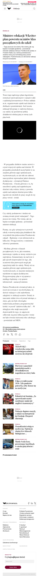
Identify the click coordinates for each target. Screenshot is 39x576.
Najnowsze (22, 341)
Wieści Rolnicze (24, 535)
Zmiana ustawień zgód (27, 513)
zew (4, 90)
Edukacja (6, 31)
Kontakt (5, 513)
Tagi (29, 341)
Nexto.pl (22, 529)
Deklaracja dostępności (27, 519)
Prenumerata (7, 529)
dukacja (16, 9)
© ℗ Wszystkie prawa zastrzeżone (14, 329)
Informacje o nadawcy (27, 517)
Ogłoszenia (6, 527)
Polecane (14, 341)
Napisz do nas (7, 515)
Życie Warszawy (25, 537)
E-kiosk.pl (22, 525)
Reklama (5, 525)
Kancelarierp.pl (24, 533)
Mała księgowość (25, 531)
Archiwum (6, 531)
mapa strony (7, 546)
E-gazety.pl (23, 527)
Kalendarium (23, 546)
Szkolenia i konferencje (10, 542)
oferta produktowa (9, 549)
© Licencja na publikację (11, 327)
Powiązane (6, 341)
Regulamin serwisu (26, 515)
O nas (4, 511)
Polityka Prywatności (26, 511)
